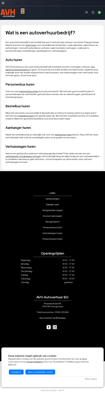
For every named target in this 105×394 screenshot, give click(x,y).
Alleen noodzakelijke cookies (40, 372)
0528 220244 (61, 312)
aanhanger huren (63, 134)
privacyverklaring (35, 361)
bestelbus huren (26, 115)
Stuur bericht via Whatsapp (52, 317)
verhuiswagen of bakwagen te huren (23, 156)
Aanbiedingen (53, 198)
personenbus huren (29, 91)
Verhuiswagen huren (52, 233)
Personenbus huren (52, 227)
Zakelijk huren (52, 204)
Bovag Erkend (52, 221)
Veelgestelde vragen (52, 210)
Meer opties (91, 378)
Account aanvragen (52, 216)
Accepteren (16, 372)
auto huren (31, 45)
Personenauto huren (53, 238)
